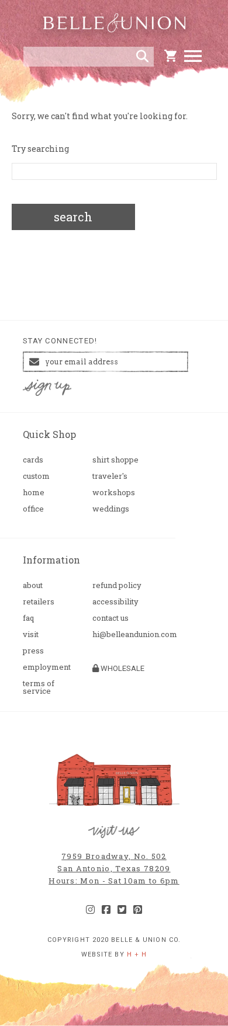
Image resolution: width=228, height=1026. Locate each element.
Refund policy (116, 585)
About (33, 585)
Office (33, 509)
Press (33, 651)
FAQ (28, 618)
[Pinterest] (137, 910)
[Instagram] (90, 910)
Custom (36, 476)
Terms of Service (38, 687)
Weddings (110, 509)
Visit (31, 634)
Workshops (113, 492)
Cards (33, 460)
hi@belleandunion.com (122, 634)
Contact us (110, 618)
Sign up (47, 388)
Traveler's (109, 476)
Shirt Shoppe (115, 460)
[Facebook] (106, 910)
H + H (137, 954)
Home (33, 492)
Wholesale (121, 668)
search (73, 216)
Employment (47, 667)
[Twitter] (122, 910)
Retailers (38, 602)
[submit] (142, 57)
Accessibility (115, 602)
